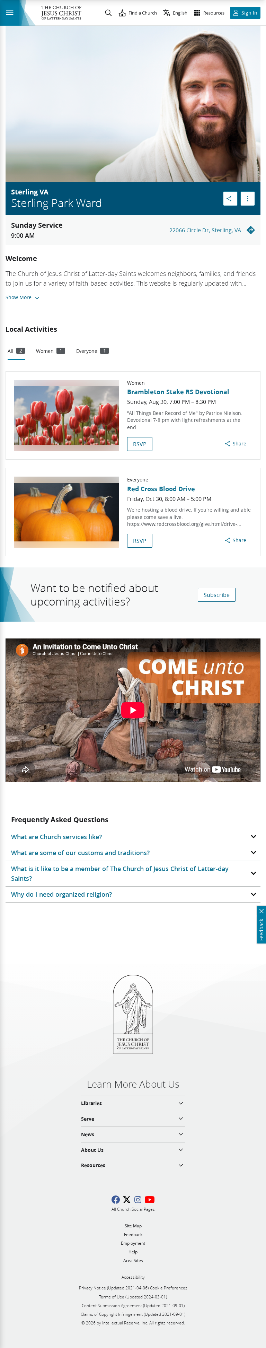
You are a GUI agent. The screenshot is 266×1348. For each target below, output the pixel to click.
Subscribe (217, 595)
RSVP (140, 444)
